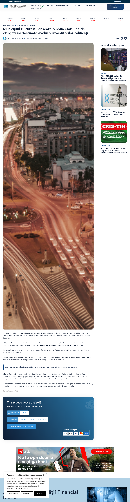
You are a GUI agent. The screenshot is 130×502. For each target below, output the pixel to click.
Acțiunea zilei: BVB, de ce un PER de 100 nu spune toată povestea (113, 114)
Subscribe (117, 1)
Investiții (32, 26)
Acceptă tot (40, 494)
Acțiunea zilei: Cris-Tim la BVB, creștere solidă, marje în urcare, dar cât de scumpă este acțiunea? (114, 150)
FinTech (77, 5)
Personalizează (13, 494)
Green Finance (36, 8)
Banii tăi (103, 73)
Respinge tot (27, 494)
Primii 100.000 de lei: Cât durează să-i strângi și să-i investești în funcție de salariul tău (113, 78)
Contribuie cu (21, 426)
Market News (21, 26)
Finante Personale (62, 5)
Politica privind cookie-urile (19, 488)
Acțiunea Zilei (105, 109)
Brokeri (50, 5)
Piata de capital (36, 5)
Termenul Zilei (90, 5)
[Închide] (46, 473)
